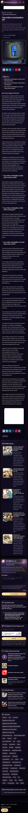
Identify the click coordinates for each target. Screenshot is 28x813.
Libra (21, 759)
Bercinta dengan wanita (19, 735)
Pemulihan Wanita (14, 771)
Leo (12, 759)
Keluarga (11, 747)
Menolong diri (17, 765)
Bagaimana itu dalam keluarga (9, 723)
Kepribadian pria (6, 750)
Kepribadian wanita (16, 750)
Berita (4, 738)
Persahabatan (14, 774)
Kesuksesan (15, 756)
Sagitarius (5, 780)
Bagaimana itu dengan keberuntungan (11, 726)
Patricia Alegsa (11, 35)
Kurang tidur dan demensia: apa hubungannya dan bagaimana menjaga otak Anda (18, 492)
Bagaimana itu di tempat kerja (9, 729)
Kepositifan (17, 747)
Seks (16, 780)
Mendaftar (14, 638)
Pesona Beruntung (7, 777)
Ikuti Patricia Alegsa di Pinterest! (10, 93)
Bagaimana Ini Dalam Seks (9, 720)
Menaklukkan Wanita (7, 765)
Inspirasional (12, 744)
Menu (4, 810)
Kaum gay (5, 747)
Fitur (14, 741)
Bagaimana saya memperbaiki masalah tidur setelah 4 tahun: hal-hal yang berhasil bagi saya (19, 536)
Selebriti (20, 780)
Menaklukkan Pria (16, 762)
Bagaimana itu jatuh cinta (8, 732)
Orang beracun (13, 768)
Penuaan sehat (6, 774)
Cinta (15, 738)
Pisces (14, 777)
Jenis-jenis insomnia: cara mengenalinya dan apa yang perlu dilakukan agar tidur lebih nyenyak (19, 514)
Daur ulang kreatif (7, 741)
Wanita (22, 783)
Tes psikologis (11, 783)
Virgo (17, 783)
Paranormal (5, 771)
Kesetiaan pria (12, 753)
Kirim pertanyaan (14, 594)
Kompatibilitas (6, 759)
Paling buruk (22, 768)
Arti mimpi (9, 12)
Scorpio (11, 780)
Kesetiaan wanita (6, 756)
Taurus (4, 783)
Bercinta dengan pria (7, 735)
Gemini (18, 741)
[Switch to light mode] (19, 2)
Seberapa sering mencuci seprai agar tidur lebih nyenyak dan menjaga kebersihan (18, 448)
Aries (10, 717)
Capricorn (9, 738)
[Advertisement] (14, 7)
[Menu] (23, 2)
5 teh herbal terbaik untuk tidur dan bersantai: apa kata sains (18, 470)
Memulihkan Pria (6, 762)
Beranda (4, 12)
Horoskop (5, 744)
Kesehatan (5, 753)
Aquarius (5, 717)
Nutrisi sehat (5, 768)
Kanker (18, 744)
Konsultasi (4, 575)
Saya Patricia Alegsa (9, 602)
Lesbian (16, 759)
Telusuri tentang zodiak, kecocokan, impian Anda (14, 792)
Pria (19, 777)
